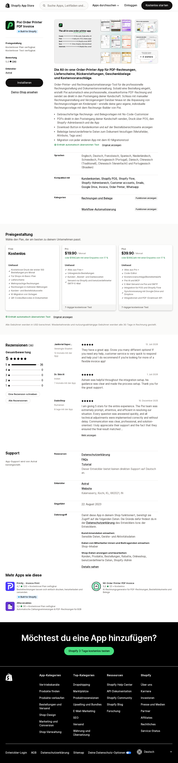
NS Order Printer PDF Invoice (118, 583)
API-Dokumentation (119, 691)
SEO (76, 717)
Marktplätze (80, 691)
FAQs (85, 459)
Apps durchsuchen (104, 5)
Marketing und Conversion (48, 723)
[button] (46, 590)
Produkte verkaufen (51, 698)
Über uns (146, 684)
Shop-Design (47, 715)
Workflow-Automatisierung (99, 209)
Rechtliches (148, 724)
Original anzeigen (111, 145)
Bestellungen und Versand (50, 706)
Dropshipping (81, 684)
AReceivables (24, 602)
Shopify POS (109, 178)
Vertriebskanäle (49, 684)
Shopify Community (119, 698)
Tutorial (86, 464)
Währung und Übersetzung (81, 732)
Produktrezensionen (86, 698)
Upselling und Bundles (87, 704)
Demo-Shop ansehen (24, 92)
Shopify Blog (115, 704)
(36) (14, 61)
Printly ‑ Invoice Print (28, 583)
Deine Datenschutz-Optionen (106, 752)
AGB (34, 752)
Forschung (113, 711)
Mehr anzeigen (89, 435)
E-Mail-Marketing (84, 711)
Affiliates (146, 717)
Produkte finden (49, 691)
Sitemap (78, 752)
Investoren (147, 698)
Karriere (146, 691)
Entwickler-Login (16, 752)
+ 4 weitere (146, 56)
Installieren (24, 82)
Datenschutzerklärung (96, 454)
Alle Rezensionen (18, 400)
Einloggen (130, 5)
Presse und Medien (153, 704)
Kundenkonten (91, 178)
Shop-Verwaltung (50, 732)
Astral (9, 72)
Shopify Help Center (119, 684)
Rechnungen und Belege (97, 198)
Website (87, 488)
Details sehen (90, 566)
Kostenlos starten (157, 5)
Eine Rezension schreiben (23, 394)
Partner (145, 711)
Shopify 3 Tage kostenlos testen (89, 651)
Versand (78, 724)
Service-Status (150, 731)
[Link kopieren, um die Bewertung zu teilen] (74, 344)
